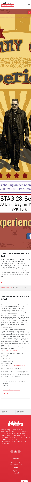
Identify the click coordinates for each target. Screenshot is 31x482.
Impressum (15, 461)
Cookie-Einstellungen (15, 462)
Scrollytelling (15, 472)
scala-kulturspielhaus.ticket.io (17, 365)
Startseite (3, 287)
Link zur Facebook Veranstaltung (10, 350)
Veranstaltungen (9, 287)
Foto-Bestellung (15, 470)
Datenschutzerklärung (15, 464)
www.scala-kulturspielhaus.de (11, 390)
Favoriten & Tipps (15, 474)
